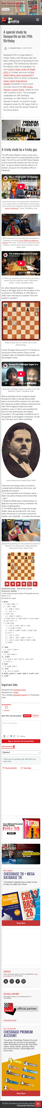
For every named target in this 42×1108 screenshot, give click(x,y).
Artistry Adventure (11, 208)
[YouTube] (12, 981)
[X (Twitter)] (6, 981)
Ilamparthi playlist (20, 695)
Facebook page (19, 690)
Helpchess (30, 1105)
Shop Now (21, 923)
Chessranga (21, 1105)
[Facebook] (17, 981)
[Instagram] (23, 981)
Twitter (16, 692)
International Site (10, 1020)
